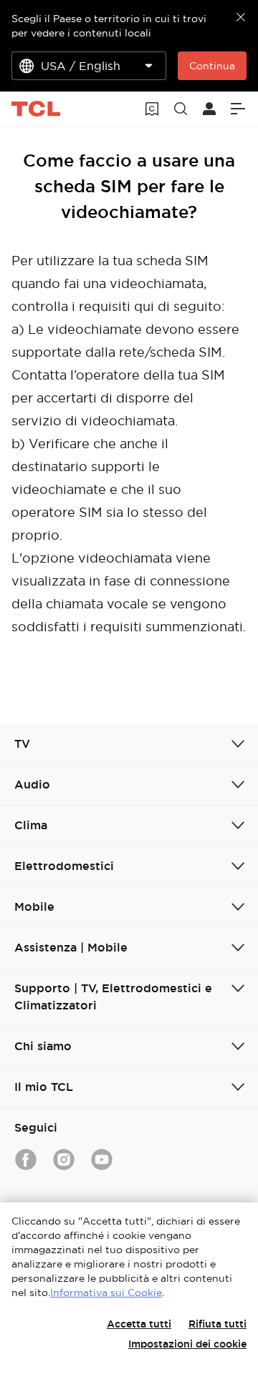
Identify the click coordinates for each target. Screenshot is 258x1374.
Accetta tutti (139, 1324)
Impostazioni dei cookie (187, 1344)
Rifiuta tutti (217, 1324)
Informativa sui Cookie (106, 1292)
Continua (212, 65)
